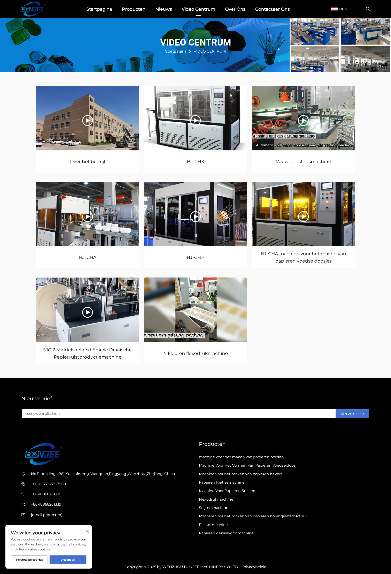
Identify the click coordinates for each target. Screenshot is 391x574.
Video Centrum (198, 9)
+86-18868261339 (46, 494)
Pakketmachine (213, 525)
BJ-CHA (87, 257)
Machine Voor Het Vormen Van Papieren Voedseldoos (247, 465)
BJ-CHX (195, 161)
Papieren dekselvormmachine (226, 533)
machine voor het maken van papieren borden (241, 457)
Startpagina (99, 9)
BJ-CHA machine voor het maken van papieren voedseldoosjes (303, 257)
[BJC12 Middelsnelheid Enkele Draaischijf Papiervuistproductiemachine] (87, 309)
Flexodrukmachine (216, 499)
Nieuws (163, 9)
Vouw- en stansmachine (303, 161)
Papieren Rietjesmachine (222, 482)
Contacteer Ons (272, 9)
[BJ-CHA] (87, 214)
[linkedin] (30, 431)
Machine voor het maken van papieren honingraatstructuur (253, 516)
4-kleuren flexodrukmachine (195, 353)
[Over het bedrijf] (87, 118)
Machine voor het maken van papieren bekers (240, 474)
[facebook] (23, 431)
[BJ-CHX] (195, 118)
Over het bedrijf (87, 161)
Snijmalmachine (213, 508)
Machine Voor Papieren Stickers (227, 491)
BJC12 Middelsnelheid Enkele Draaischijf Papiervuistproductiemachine (87, 353)
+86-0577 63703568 (48, 484)
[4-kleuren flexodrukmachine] (195, 309)
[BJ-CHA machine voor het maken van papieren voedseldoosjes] (303, 214)
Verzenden (352, 413)
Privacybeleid (254, 567)
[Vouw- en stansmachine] (303, 118)
